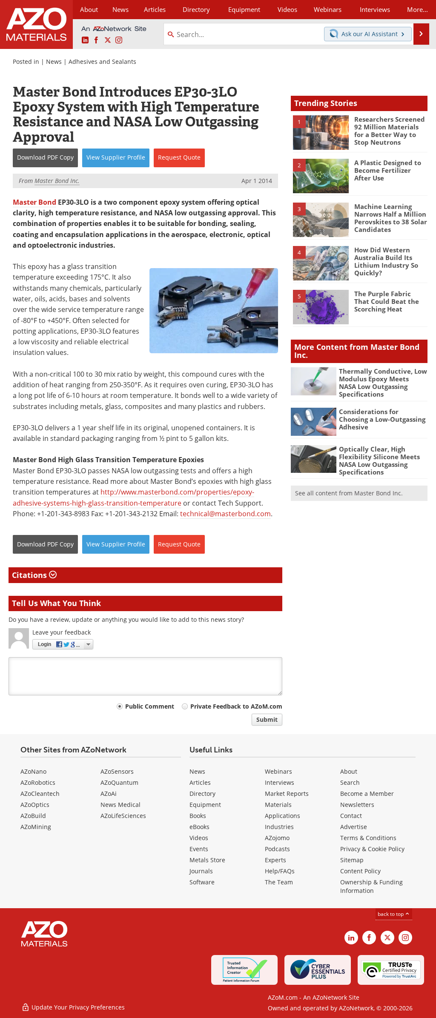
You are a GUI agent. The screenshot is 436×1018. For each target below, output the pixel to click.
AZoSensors (117, 771)
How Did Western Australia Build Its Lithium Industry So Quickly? (386, 261)
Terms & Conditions (368, 838)
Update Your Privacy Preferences (77, 1007)
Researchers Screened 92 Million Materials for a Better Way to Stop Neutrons (389, 130)
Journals (201, 871)
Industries (279, 827)
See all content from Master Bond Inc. (349, 493)
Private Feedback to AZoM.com (236, 706)
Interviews (279, 782)
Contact (351, 816)
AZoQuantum (119, 782)
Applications (282, 816)
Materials (278, 805)
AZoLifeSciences (123, 816)
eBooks (199, 827)
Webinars (278, 771)
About (348, 771)
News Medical (120, 805)
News (54, 61)
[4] (321, 262)
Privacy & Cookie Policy (372, 849)
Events (198, 849)
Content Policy (360, 871)
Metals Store (207, 860)
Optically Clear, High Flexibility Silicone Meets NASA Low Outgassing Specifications (379, 460)
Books (197, 816)
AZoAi (108, 793)
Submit (267, 719)
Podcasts (277, 849)
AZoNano (33, 771)
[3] (321, 219)
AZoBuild (33, 816)
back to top (391, 914)
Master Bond (34, 202)
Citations (30, 575)
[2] (321, 175)
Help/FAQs (280, 871)
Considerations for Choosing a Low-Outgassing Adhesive (382, 419)
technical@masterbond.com (225, 513)
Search (350, 782)
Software (202, 882)
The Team (279, 882)
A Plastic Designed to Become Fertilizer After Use (387, 170)
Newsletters (357, 805)
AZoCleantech (40, 793)
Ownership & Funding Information (371, 886)
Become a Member (367, 793)
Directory (196, 9)
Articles (200, 782)
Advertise (353, 827)
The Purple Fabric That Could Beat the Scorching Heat (386, 301)
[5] (321, 306)
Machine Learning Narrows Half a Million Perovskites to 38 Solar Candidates (390, 218)
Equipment (205, 805)
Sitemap (352, 860)
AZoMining (35, 827)
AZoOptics (34, 805)
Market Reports (287, 793)
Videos (198, 838)
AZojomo (277, 838)
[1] (321, 132)
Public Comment (149, 706)
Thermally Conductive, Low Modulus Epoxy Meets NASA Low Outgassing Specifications (383, 382)
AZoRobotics (37, 782)
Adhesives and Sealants (102, 61)
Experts (275, 860)
